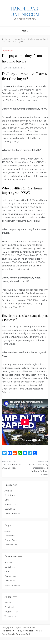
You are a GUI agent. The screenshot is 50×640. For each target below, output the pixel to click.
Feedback (9, 535)
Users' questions (12, 513)
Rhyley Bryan (20, 68)
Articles (8, 491)
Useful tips (9, 509)
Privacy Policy (11, 540)
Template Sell (23, 634)
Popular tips (7, 50)
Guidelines (9, 495)
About (7, 531)
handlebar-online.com (25, 12)
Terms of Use (10, 544)
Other (7, 500)
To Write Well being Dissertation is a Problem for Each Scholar (38, 469)
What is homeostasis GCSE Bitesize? (12, 466)
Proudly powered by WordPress (18, 631)
